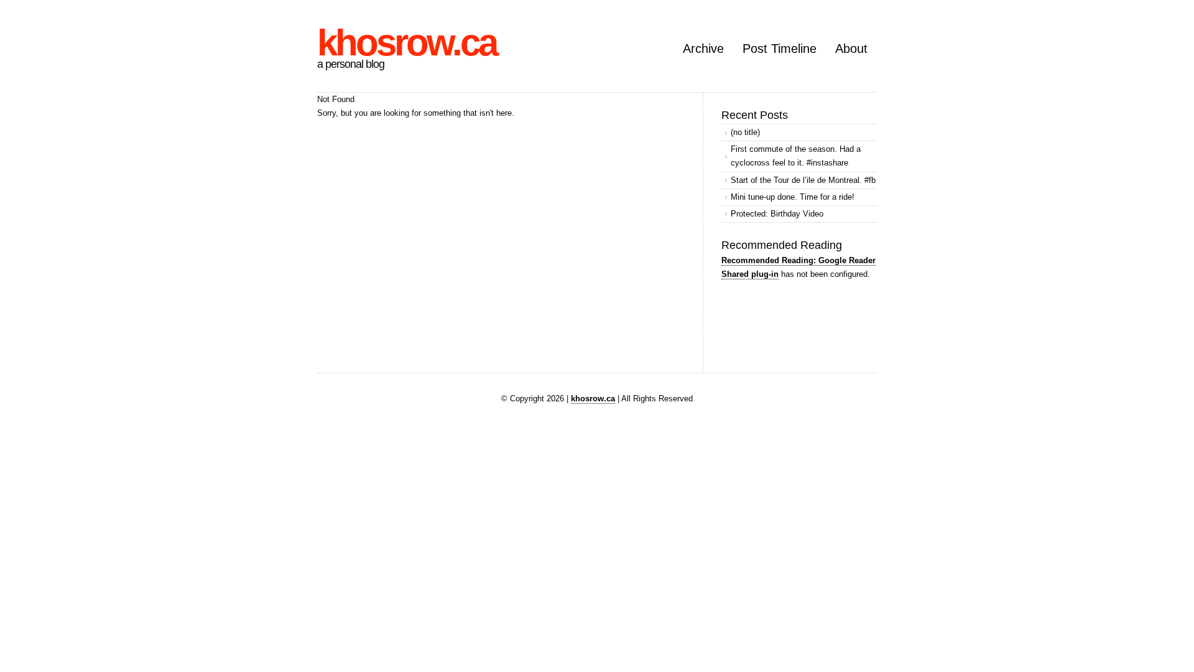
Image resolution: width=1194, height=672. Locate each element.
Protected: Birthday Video (777, 213)
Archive (703, 48)
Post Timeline (780, 48)
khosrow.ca (406, 42)
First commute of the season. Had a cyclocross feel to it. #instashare (796, 155)
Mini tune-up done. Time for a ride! (792, 197)
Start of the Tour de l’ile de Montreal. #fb (803, 180)
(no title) (745, 132)
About (851, 48)
